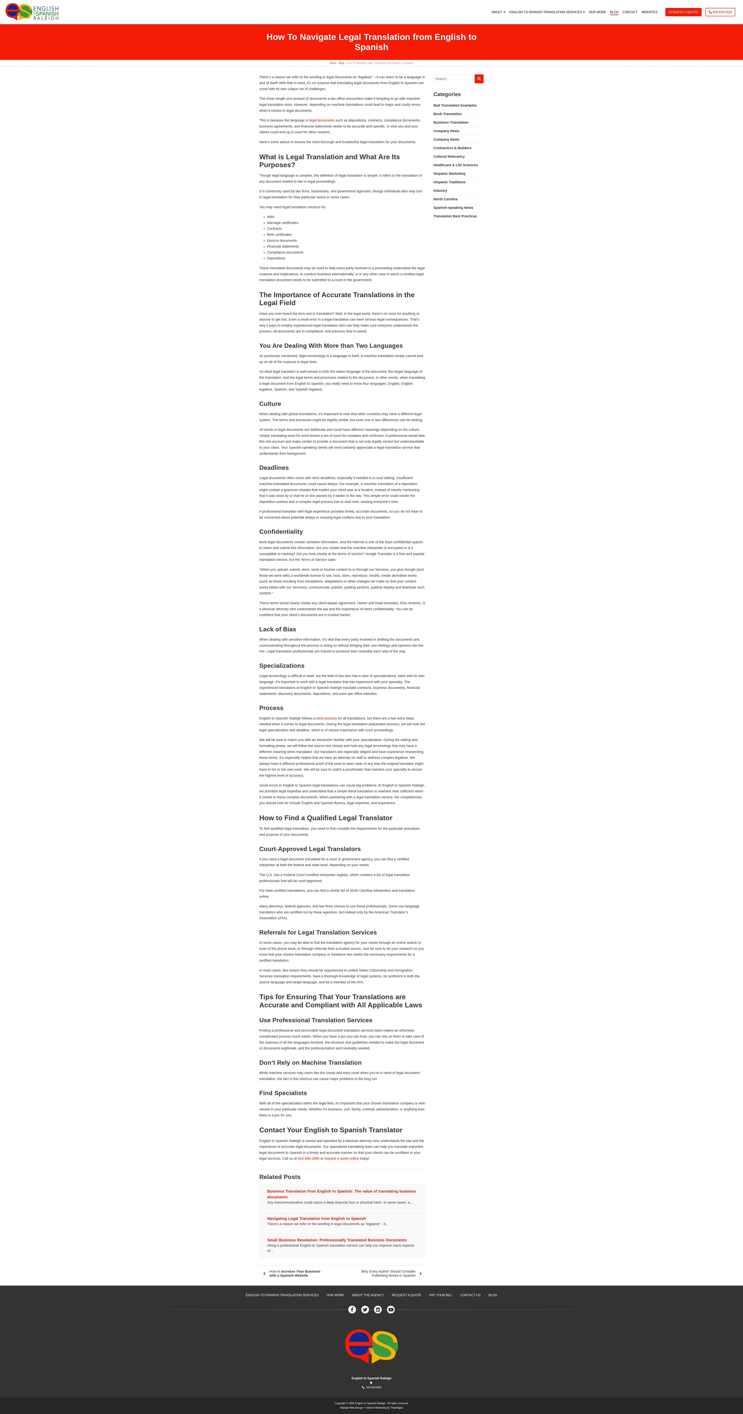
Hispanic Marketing (449, 173)
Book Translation (447, 114)
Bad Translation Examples (455, 105)
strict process (326, 718)
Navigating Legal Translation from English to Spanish (316, 1218)
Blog (341, 62)
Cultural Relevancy (449, 156)
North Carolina (445, 199)
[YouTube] (390, 1309)
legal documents (322, 120)
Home (333, 62)
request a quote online (341, 1158)
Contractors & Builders (452, 148)
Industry (440, 190)
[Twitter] (365, 1309)
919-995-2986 (308, 1158)
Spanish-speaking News (453, 207)
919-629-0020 (373, 1387)
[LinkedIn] (377, 1309)
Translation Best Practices (455, 216)
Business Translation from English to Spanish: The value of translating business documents (341, 1194)
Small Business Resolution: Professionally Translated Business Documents (337, 1240)
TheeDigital (396, 1407)
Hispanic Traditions (449, 182)
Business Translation (450, 122)
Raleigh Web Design (351, 1407)
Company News (446, 131)
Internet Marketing (376, 1407)
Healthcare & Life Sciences (455, 165)
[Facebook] (352, 1309)
